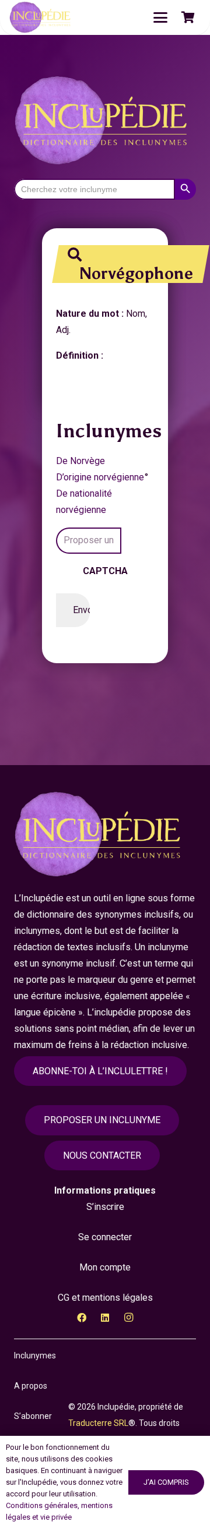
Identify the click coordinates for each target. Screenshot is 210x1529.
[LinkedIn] (105, 1317)
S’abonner (33, 1416)
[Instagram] (128, 1317)
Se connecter (105, 1237)
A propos (30, 1385)
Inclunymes (35, 1355)
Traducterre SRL (98, 1423)
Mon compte (105, 1267)
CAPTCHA (105, 570)
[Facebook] (81, 1317)
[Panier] (188, 17)
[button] (160, 17)
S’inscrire (105, 1206)
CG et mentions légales (105, 1297)
